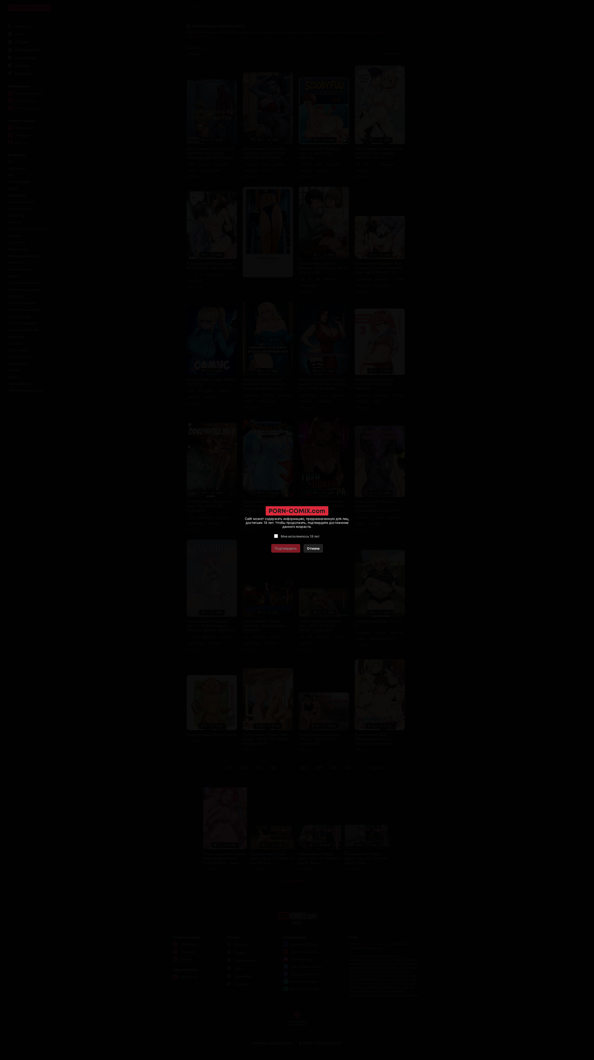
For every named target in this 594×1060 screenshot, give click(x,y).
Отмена (313, 548)
